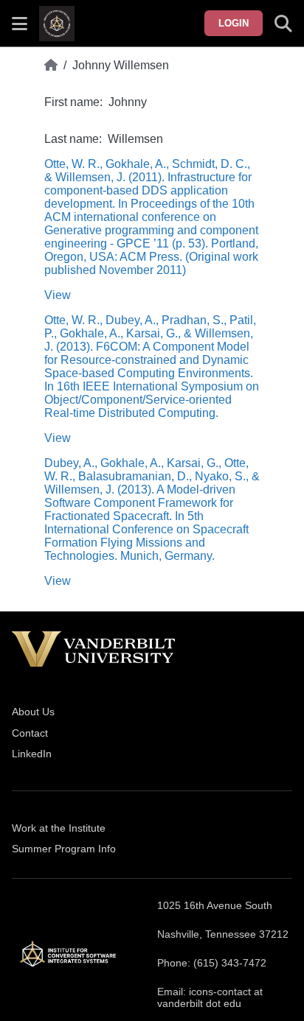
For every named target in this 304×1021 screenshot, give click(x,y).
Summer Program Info (64, 849)
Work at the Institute (59, 828)
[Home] (51, 65)
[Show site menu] (19, 23)
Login (233, 23)
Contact (30, 733)
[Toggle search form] (283, 23)
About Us (33, 711)
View (57, 295)
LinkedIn (32, 753)
